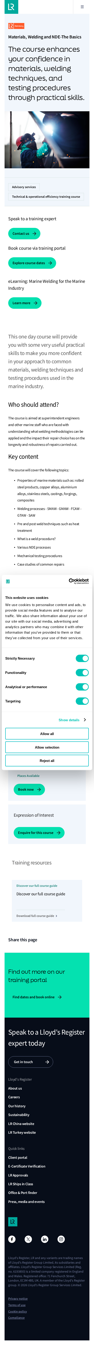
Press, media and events (26, 1201)
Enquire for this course (35, 832)
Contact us (21, 233)
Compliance (16, 1318)
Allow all (47, 734)
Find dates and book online (34, 997)
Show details (69, 720)
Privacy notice (18, 1298)
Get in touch (23, 1061)
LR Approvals (18, 1175)
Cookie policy (17, 1311)
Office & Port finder (22, 1192)
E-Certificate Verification (26, 1166)
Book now (26, 789)
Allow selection (47, 747)
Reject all (47, 761)
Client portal (17, 1157)
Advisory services (24, 187)
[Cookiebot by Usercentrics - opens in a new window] (69, 581)
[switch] (82, 672)
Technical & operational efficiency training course (46, 197)
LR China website (21, 1123)
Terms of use (17, 1305)
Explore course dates (29, 262)
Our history (17, 1106)
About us (15, 1088)
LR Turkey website (22, 1132)
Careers (14, 1097)
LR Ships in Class (20, 1184)
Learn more (21, 302)
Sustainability (18, 1114)
